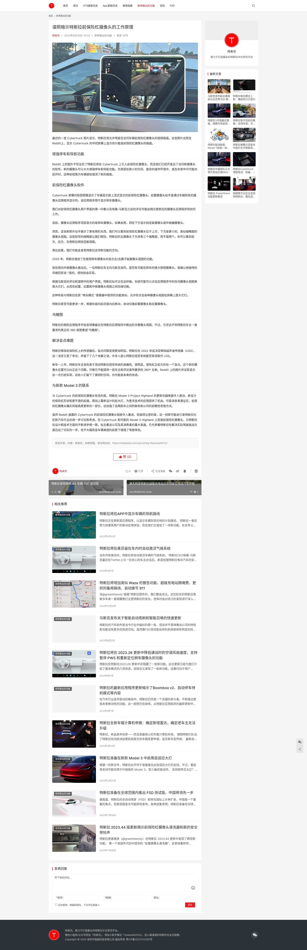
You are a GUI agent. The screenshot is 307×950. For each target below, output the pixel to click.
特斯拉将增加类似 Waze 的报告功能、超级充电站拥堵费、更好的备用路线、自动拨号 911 (147, 585)
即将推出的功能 (146, 5)
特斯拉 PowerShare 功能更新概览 (219, 195)
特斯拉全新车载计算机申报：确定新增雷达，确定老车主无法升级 (147, 725)
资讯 (75, 5)
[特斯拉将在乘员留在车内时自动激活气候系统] (74, 559)
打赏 (138, 470)
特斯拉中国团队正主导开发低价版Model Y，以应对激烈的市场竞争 (219, 170)
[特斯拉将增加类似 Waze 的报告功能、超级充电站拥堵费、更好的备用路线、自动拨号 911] (74, 594)
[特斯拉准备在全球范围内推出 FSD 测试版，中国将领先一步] (74, 803)
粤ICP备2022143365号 (139, 939)
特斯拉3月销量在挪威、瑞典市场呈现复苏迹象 (219, 122)
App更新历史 (110, 5)
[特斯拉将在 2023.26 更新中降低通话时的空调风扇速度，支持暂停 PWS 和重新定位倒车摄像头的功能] (74, 663)
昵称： (60, 897)
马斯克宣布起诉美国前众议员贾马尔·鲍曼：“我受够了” (219, 97)
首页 (65, 5)
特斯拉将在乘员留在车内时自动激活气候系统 (135, 548)
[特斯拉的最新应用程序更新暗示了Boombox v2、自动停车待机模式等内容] (74, 698)
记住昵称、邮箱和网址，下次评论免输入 (78, 904)
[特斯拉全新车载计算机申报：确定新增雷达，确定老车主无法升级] (74, 734)
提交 (190, 904)
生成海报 (160, 471)
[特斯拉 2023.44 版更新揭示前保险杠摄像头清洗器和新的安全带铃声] (74, 838)
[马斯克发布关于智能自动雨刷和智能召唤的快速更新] (74, 629)
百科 (162, 5)
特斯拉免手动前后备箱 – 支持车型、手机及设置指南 (244, 122)
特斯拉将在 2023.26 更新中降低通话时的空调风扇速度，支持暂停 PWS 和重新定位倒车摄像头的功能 (148, 655)
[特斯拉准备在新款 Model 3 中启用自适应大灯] (74, 769)
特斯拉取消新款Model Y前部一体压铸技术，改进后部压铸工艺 (219, 146)
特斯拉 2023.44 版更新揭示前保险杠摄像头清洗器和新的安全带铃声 (148, 830)
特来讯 (56, 35)
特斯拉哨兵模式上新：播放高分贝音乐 (244, 97)
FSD (172, 5)
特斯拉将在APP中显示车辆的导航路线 (129, 514)
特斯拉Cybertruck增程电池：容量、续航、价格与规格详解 (244, 170)
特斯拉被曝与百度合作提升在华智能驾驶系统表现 (244, 146)
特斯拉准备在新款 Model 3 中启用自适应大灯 (135, 758)
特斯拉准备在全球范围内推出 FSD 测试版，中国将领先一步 (146, 793)
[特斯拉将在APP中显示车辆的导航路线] (74, 525)
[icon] (254, 934)
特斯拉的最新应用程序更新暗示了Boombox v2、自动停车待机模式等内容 (147, 690)
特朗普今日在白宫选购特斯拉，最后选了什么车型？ (244, 195)
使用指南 (128, 5)
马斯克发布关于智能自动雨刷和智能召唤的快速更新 (140, 618)
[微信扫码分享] (170, 471)
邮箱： (109, 897)
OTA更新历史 (90, 5)
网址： (157, 897)
